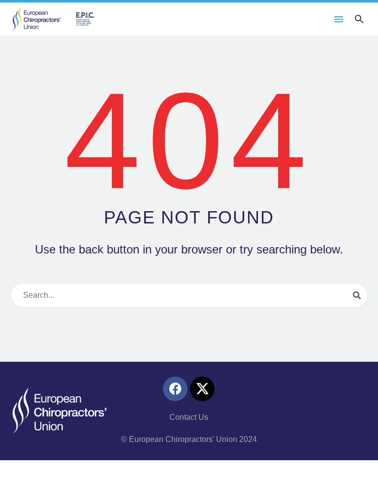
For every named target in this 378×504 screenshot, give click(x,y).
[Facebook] (175, 389)
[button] (359, 19)
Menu (338, 19)
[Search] (357, 295)
